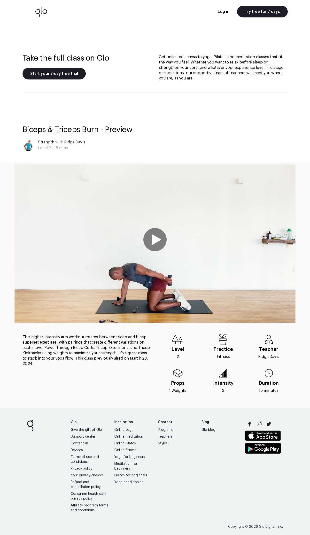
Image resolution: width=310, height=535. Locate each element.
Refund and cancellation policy (86, 484)
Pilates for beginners (130, 475)
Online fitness (125, 450)
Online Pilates (125, 443)
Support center (83, 436)
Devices (77, 450)
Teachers (165, 436)
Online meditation (128, 436)
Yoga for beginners (129, 457)
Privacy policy (81, 468)
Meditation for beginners (125, 466)
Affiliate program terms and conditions (89, 508)
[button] (155, 244)
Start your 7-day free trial (54, 74)
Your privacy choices (87, 475)
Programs (165, 430)
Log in (223, 12)
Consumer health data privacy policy (89, 496)
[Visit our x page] (268, 424)
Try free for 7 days (262, 12)
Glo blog (208, 430)
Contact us (80, 443)
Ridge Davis (74, 142)
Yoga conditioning (129, 482)
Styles (163, 443)
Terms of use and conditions (85, 459)
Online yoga (123, 430)
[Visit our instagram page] (259, 424)
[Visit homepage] (41, 11)
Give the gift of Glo (86, 430)
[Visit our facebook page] (249, 424)
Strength (46, 142)
